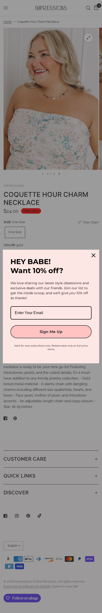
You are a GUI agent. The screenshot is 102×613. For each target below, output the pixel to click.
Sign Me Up (51, 331)
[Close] (93, 255)
